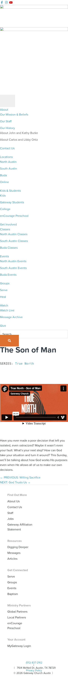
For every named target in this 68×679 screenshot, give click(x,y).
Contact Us (7, 148)
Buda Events (8, 275)
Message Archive (11, 317)
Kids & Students (10, 191)
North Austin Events (13, 261)
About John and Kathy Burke (19, 133)
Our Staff (6, 121)
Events (4, 256)
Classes (5, 229)
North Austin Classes (13, 234)
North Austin (8, 162)
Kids (3, 195)
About (4, 109)
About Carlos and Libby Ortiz (19, 139)
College (5, 209)
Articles (12, 559)
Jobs (10, 519)
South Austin (8, 168)
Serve (4, 290)
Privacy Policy (34, 670)
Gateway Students (12, 202)
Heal (3, 297)
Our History (7, 128)
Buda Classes (9, 248)
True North (24, 363)
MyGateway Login (19, 646)
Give (3, 326)
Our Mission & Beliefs (14, 114)
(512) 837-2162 (34, 662)
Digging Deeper (17, 547)
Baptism (12, 594)
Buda (3, 175)
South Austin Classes (14, 241)
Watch (4, 305)
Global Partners (17, 611)
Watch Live (7, 310)
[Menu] (7, 101)
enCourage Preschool (14, 216)
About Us (13, 501)
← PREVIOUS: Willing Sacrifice (20, 477)
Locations (6, 157)
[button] (9, 340)
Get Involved (8, 224)
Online (4, 182)
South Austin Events (13, 268)
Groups (4, 283)
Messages (13, 553)
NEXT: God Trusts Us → (15, 482)
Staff (10, 513)
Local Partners (16, 617)
